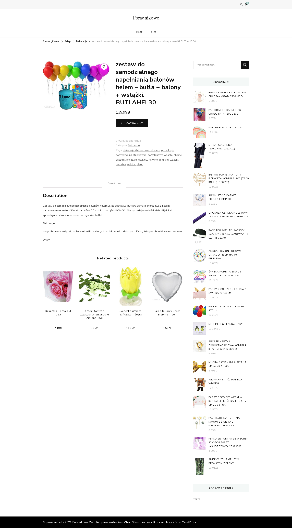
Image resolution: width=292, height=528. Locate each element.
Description (114, 183)
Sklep (139, 31)
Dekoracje (134, 145)
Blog (153, 31)
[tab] (114, 183)
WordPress (189, 522)
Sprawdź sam (132, 123)
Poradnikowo (146, 17)
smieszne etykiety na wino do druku (147, 160)
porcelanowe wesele (160, 155)
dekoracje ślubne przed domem (141, 150)
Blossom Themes (163, 522)
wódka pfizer (135, 164)
